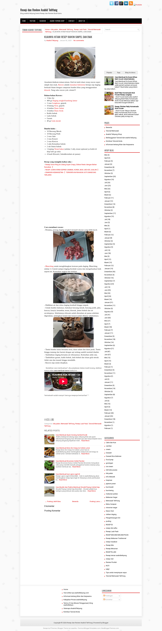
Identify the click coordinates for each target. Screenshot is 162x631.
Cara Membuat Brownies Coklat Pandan (70, 461)
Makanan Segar (111, 497)
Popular (109, 72)
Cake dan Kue (111, 442)
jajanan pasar (111, 484)
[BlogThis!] (48, 419)
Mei (105, 155)
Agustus (107, 179)
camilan (109, 446)
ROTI (107, 566)
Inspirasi (109, 480)
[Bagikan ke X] (50, 419)
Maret (106, 195)
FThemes (53, 628)
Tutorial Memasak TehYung (115, 576)
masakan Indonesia (77, 85)
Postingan (109, 596)
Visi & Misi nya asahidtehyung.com (76, 593)
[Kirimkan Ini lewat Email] (45, 419)
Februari (107, 161)
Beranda (75, 501)
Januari (107, 164)
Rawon (61, 85)
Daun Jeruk (58, 111)
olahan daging (111, 514)
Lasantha (74, 628)
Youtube (32, 21)
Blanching (49, 266)
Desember (108, 167)
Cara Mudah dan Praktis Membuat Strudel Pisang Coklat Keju (78, 487)
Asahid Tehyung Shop (57, 21)
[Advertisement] (32, 93)
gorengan (109, 463)
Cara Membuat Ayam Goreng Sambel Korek (71, 435)
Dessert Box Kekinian (113, 456)
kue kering (110, 490)
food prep (109, 460)
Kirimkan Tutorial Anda (114, 141)
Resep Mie (110, 545)
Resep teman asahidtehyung (116, 555)
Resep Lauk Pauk (80, 29)
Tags (118, 72)
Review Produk (111, 562)
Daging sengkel (59, 101)
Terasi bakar (59, 149)
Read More (85, 441)
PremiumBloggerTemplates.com (89, 628)
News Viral (110, 511)
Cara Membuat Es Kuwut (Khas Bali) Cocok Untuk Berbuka (126, 78)
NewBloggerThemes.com (110, 628)
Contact (71, 21)
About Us (82, 21)
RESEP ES (109, 525)
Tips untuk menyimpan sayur (116, 572)
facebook (42, 21)
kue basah (110, 487)
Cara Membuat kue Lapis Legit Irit (68, 474)
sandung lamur (71, 101)
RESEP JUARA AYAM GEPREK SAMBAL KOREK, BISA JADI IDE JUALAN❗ (72, 170)
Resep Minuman (112, 549)
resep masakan (111, 542)
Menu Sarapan (111, 504)
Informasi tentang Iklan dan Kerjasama (120, 144)
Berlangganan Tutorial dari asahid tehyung (121, 138)
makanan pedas (112, 494)
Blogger (105, 623)
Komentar (108, 599)
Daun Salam (59, 108)
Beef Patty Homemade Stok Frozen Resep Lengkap (125, 94)
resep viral (109, 559)
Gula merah (56, 121)
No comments (79, 40)
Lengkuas (56, 103)
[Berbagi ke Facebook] (52, 419)
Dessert (109, 453)
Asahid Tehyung (52, 40)
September (108, 176)
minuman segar (111, 507)
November (108, 170)
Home (24, 21)
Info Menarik (110, 477)
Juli (105, 182)
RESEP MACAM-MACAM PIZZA (117, 535)
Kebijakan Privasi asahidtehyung (75, 600)
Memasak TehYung (66, 29)
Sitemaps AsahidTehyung (73, 608)
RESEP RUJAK (111, 552)
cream (108, 449)
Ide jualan (54, 29)
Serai (56, 106)
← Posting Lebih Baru (53, 501)
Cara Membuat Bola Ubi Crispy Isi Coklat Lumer (73, 448)
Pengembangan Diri (113, 518)
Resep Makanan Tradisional (116, 538)
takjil (107, 569)
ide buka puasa (111, 470)
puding (108, 521)
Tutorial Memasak (112, 131)
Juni (105, 186)
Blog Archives (130, 72)
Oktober (107, 173)
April (106, 158)
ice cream (109, 466)
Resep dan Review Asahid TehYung (38, 9)
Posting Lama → (96, 501)
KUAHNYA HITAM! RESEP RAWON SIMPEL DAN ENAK (68, 37)
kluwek (47, 90)
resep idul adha (111, 528)
